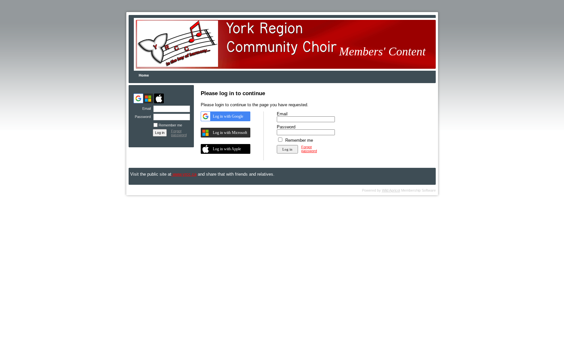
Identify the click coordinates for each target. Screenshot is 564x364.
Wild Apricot (391, 190)
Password (142, 117)
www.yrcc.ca (183, 174)
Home (144, 75)
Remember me (170, 125)
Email (145, 108)
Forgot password (179, 133)
